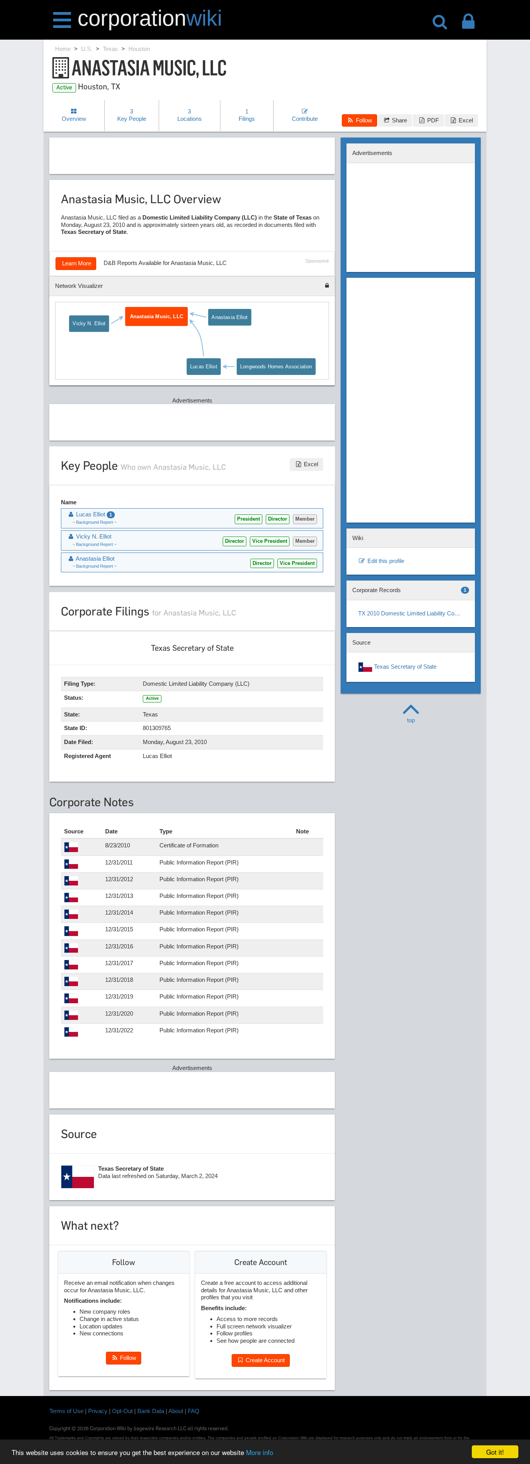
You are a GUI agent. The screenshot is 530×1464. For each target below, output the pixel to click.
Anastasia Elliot (230, 317)
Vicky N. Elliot (89, 323)
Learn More (76, 263)
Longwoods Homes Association (276, 366)
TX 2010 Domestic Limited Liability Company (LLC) (413, 613)
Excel (465, 120)
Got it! (495, 1452)
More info (259, 1452)
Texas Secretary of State (404, 666)
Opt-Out (122, 1411)
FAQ (193, 1411)
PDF (432, 120)
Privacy (97, 1411)
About (175, 1411)
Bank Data (150, 1411)
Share (398, 120)
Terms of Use (66, 1411)
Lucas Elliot (203, 366)
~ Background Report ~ (94, 522)
